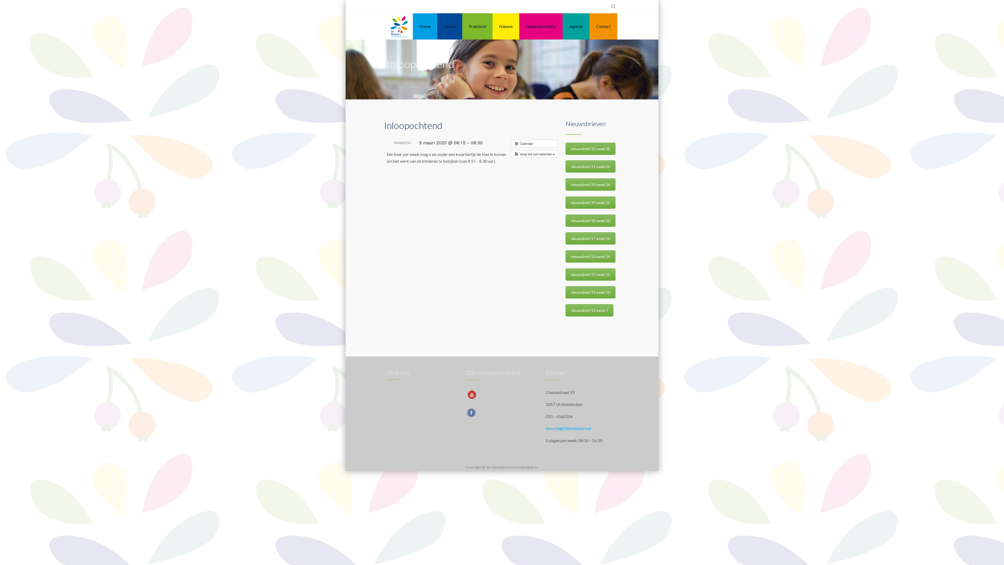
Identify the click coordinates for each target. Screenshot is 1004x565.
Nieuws (506, 26)
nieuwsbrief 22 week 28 (590, 148)
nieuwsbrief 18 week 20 (590, 220)
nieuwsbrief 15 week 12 (590, 274)
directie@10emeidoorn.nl (568, 428)
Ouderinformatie (541, 26)
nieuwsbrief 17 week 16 (590, 238)
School (450, 26)
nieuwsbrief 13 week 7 (589, 310)
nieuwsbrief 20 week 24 (590, 184)
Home (425, 26)
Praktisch (477, 26)
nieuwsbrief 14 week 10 (590, 292)
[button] (534, 154)
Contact (603, 26)
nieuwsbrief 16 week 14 (590, 256)
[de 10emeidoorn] (399, 26)
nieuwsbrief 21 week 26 (590, 166)
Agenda (576, 26)
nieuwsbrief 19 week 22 (590, 202)
